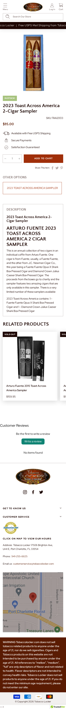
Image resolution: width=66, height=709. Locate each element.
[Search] (7, 16)
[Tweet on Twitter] (57, 168)
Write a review (33, 441)
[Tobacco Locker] (33, 7)
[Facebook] (33, 492)
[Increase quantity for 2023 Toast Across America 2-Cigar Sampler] (19, 158)
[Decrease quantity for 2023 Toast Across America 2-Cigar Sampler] (5, 158)
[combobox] (33, 16)
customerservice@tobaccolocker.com (33, 563)
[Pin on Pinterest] (61, 168)
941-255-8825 (19, 556)
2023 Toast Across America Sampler (32, 188)
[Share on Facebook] (52, 168)
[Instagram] (25, 492)
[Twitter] (41, 492)
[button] (5, 7)
